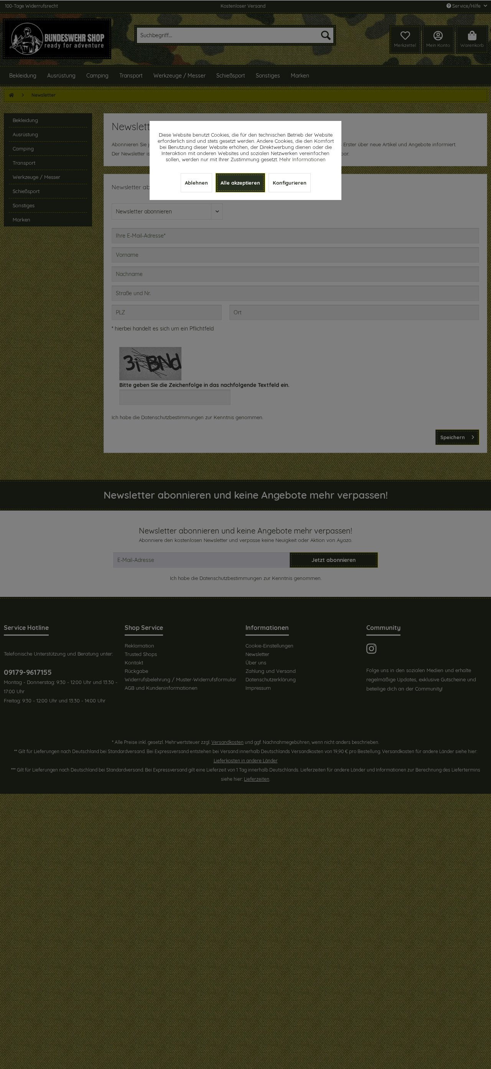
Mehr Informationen (302, 159)
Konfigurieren (289, 183)
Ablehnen (196, 183)
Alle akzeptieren (240, 183)
